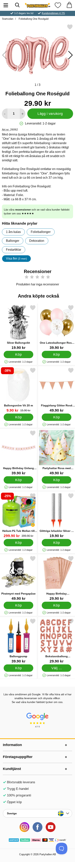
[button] (70, 55)
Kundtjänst (12, 769)
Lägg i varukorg (50, 114)
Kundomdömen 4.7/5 (53, 13)
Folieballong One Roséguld (33, 18)
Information (12, 745)
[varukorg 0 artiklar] (69, 5)
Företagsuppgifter (17, 757)
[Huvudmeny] (6, 5)
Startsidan (7, 18)
